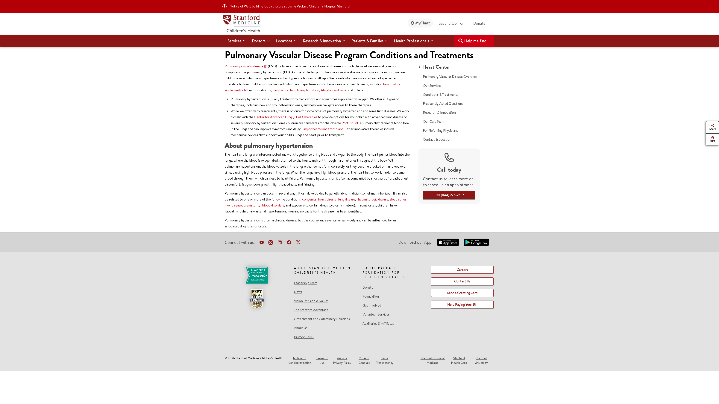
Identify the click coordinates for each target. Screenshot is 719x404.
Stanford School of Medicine (433, 360)
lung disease (346, 199)
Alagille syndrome (333, 90)
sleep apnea (398, 199)
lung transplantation (304, 90)
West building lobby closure (263, 6)
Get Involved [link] (371, 305)
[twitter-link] (298, 243)
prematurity (251, 205)
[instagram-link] (271, 243)
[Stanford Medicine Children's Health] (241, 22)
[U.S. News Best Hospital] (256, 298)
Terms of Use (322, 360)
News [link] (298, 292)
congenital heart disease (319, 199)
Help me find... (476, 40)
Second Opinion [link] (451, 23)
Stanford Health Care (459, 360)
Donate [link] (479, 23)
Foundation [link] (370, 296)
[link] (449, 195)
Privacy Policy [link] (304, 337)
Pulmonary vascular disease (244, 66)
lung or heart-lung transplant (322, 129)
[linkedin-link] (279, 243)
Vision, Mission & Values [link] (311, 301)
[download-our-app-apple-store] (448, 242)
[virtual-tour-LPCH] (261, 243)
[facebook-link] (289, 243)
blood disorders (273, 205)
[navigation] (359, 41)
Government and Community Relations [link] (322, 319)
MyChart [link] (422, 22)
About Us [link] (300, 328)
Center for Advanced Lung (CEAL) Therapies (285, 117)
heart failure (392, 84)
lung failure (280, 90)
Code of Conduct (364, 360)
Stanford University (481, 360)
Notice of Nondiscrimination (299, 360)
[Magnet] (256, 275)
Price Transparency (384, 360)
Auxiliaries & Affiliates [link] (378, 323)
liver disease (233, 205)
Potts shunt (350, 123)
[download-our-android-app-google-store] (476, 242)
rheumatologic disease (372, 199)
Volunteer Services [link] (375, 314)
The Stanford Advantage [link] (311, 310)
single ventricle (236, 90)
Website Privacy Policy (342, 360)
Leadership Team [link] (305, 283)
